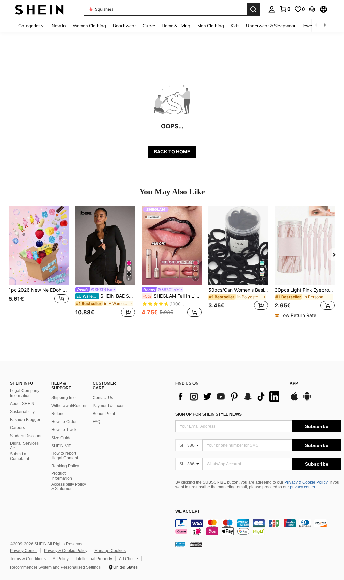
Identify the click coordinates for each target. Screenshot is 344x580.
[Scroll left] (316, 25)
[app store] (294, 399)
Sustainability (22, 411)
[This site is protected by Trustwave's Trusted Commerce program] (180, 544)
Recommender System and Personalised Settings (55, 567)
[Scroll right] (324, 25)
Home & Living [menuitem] (176, 25)
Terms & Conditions (28, 558)
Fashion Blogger (25, 419)
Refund (58, 413)
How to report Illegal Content (64, 455)
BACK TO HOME (172, 151)
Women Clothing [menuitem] (89, 25)
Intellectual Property (94, 558)
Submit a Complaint (19, 456)
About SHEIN (22, 403)
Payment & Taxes (108, 405)
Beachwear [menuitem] (124, 25)
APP (294, 383)
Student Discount (25, 435)
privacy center (302, 487)
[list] (229, 396)
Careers (17, 427)
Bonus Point (104, 413)
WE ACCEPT (187, 511)
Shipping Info (63, 397)
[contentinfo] (258, 527)
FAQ (96, 421)
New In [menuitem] (59, 25)
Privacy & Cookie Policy (306, 482)
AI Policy (61, 558)
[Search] (253, 9)
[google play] (307, 399)
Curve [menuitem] (149, 25)
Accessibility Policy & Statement (68, 486)
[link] (285, 9)
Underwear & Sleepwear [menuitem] (271, 25)
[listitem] (39, 262)
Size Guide (61, 438)
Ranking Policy (65, 466)
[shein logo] (39, 9)
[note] (296, 315)
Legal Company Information (24, 393)
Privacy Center (23, 550)
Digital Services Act (24, 445)
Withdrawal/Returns (69, 405)
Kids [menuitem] (235, 25)
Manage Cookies (110, 550)
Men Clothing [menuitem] (210, 25)
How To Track (63, 429)
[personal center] (272, 9)
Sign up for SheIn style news (208, 414)
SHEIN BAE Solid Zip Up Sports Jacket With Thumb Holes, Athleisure (105, 296)
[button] (312, 9)
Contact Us (103, 397)
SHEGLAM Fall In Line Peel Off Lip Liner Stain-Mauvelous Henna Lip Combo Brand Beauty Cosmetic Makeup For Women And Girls (172, 296)
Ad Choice (128, 558)
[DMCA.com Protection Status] (196, 544)
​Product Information (61, 476)
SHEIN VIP (61, 446)
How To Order (64, 421)
